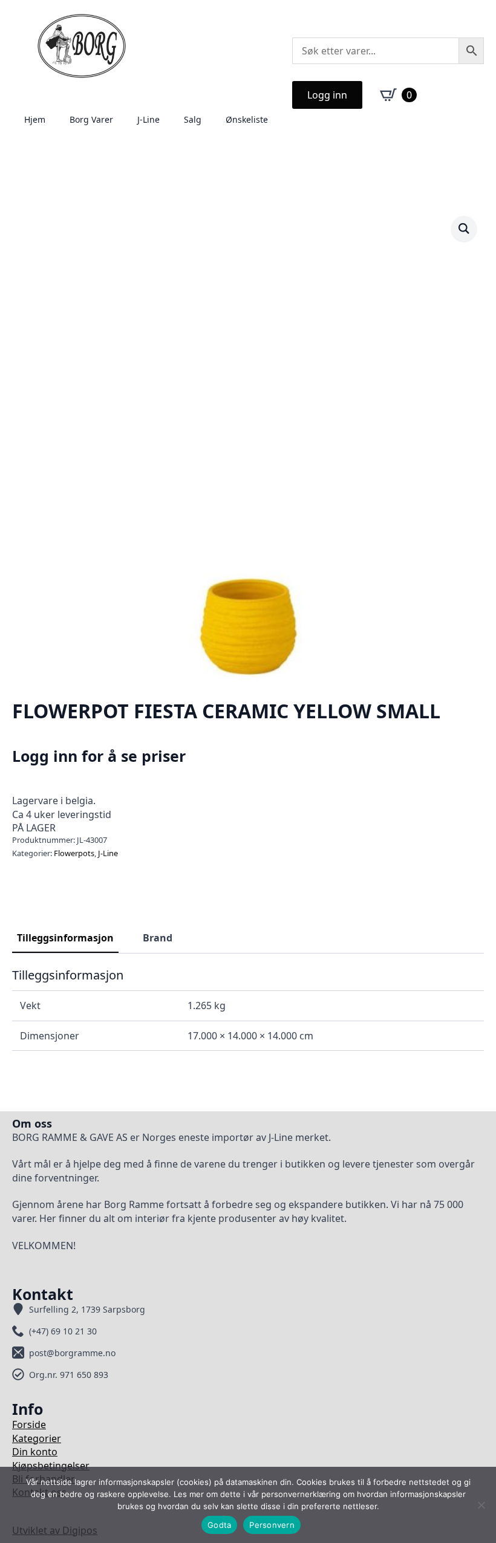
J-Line (148, 119)
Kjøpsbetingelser (51, 1465)
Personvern (272, 1525)
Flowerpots (74, 853)
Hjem (34, 119)
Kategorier (36, 1438)
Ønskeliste (247, 119)
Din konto (34, 1451)
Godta (219, 1525)
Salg (192, 119)
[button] (464, 228)
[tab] (65, 938)
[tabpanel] (248, 1009)
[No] (481, 1505)
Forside (29, 1424)
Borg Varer (91, 119)
